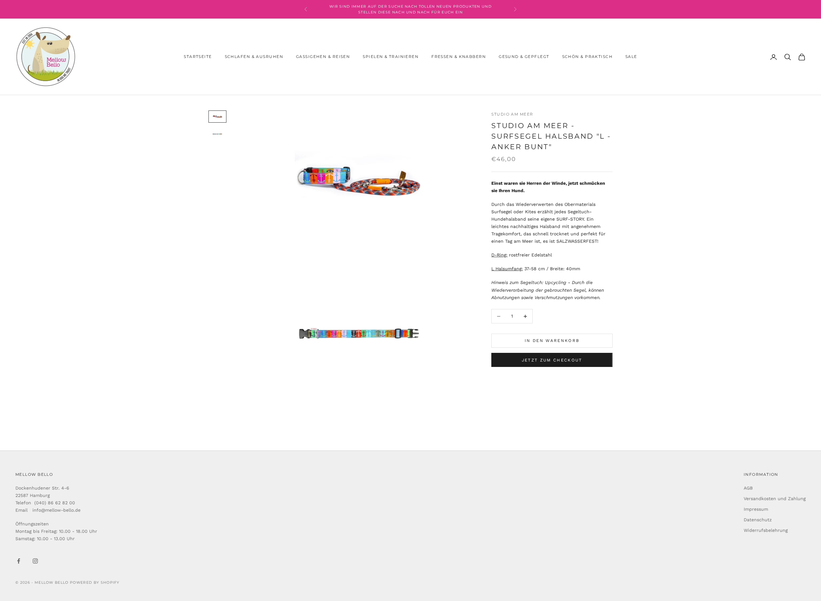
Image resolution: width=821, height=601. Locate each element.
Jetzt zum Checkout (552, 360)
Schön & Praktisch (587, 56)
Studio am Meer (512, 114)
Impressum (756, 509)
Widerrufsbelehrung (766, 530)
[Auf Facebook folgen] (18, 561)
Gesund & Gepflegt (524, 56)
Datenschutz (758, 519)
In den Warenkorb (552, 340)
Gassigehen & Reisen (323, 56)
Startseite (198, 56)
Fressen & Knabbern (458, 56)
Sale (631, 56)
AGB (748, 488)
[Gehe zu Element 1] (217, 116)
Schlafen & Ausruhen (254, 56)
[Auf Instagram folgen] (35, 561)
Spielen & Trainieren (391, 56)
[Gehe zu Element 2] (217, 134)
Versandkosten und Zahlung (775, 498)
